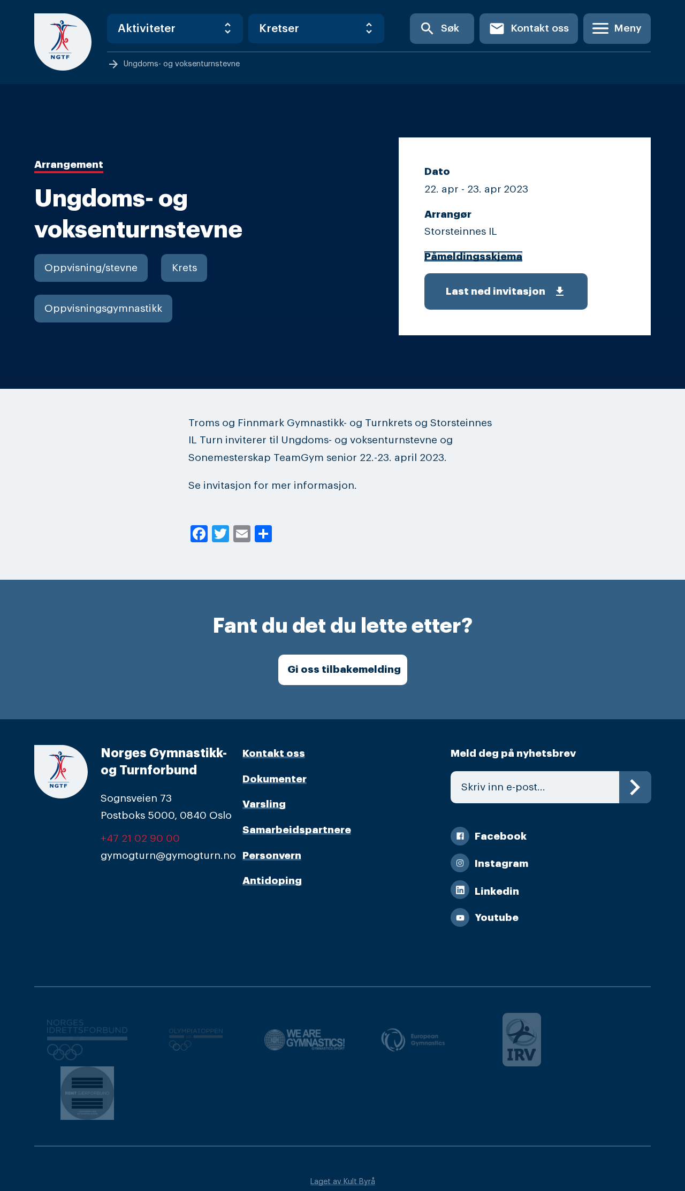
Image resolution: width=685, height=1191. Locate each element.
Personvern (271, 855)
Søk (439, 28)
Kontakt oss (529, 28)
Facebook (501, 836)
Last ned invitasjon (506, 291)
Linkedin (497, 891)
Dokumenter (274, 779)
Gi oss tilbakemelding (344, 669)
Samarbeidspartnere (296, 830)
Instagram (501, 863)
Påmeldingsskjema (473, 256)
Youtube (497, 917)
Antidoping (272, 880)
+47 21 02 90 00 (140, 838)
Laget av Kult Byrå (342, 1182)
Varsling (264, 804)
